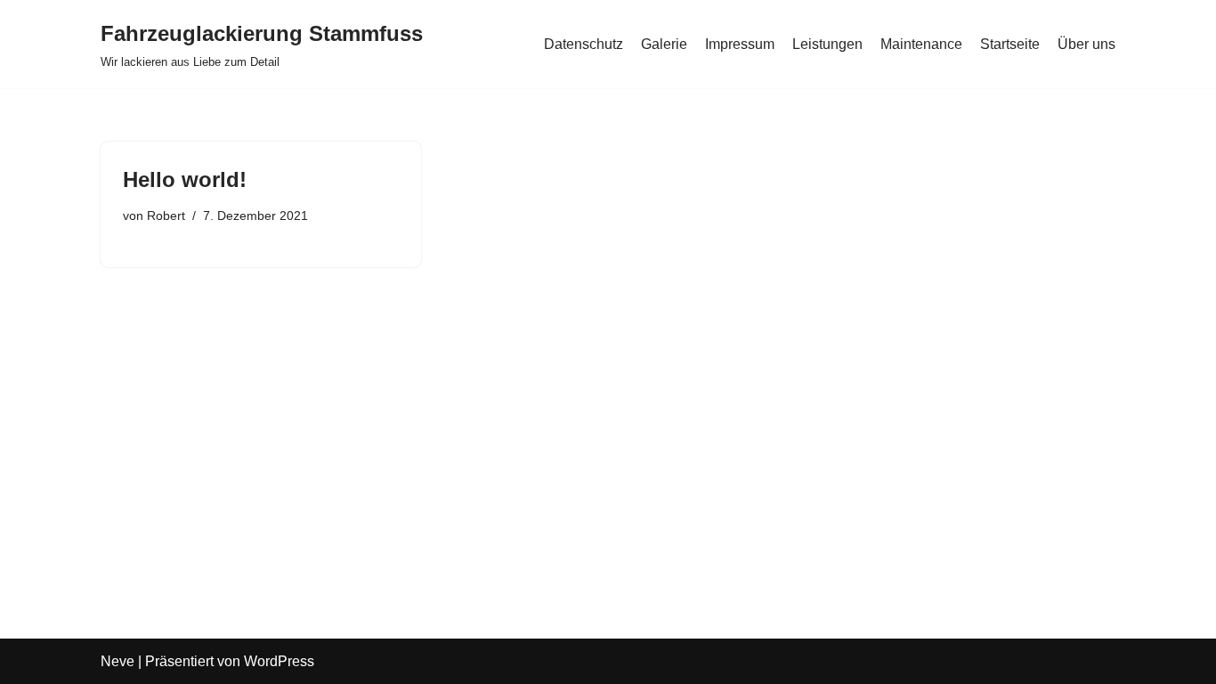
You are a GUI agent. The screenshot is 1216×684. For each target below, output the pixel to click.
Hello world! (185, 179)
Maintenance (921, 44)
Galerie (664, 44)
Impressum (739, 44)
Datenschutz (583, 44)
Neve (117, 661)
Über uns (1086, 44)
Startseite (1010, 44)
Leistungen (827, 44)
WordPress (279, 661)
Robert (166, 215)
